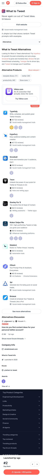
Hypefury (37, 53)
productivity (9, 80)
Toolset (7, 64)
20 (5, 334)
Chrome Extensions (30, 276)
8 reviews (18, 273)
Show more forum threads (13, 339)
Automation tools (18, 253)
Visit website (21, 24)
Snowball (5, 59)
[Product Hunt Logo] (8, 3)
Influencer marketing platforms (23, 233)
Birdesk (31, 59)
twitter (26, 76)
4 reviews (18, 165)
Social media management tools (15, 29)
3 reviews (18, 188)
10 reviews (19, 142)
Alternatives (7, 42)
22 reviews (19, 120)
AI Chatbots (16, 276)
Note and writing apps (20, 190)
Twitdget (23, 61)
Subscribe (22, 3)
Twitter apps (32, 211)
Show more (24, 80)
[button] (37, 53)
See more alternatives (21, 311)
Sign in (36, 3)
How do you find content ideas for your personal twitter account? (18, 328)
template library (10, 76)
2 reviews (18, 231)
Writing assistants (18, 211)
